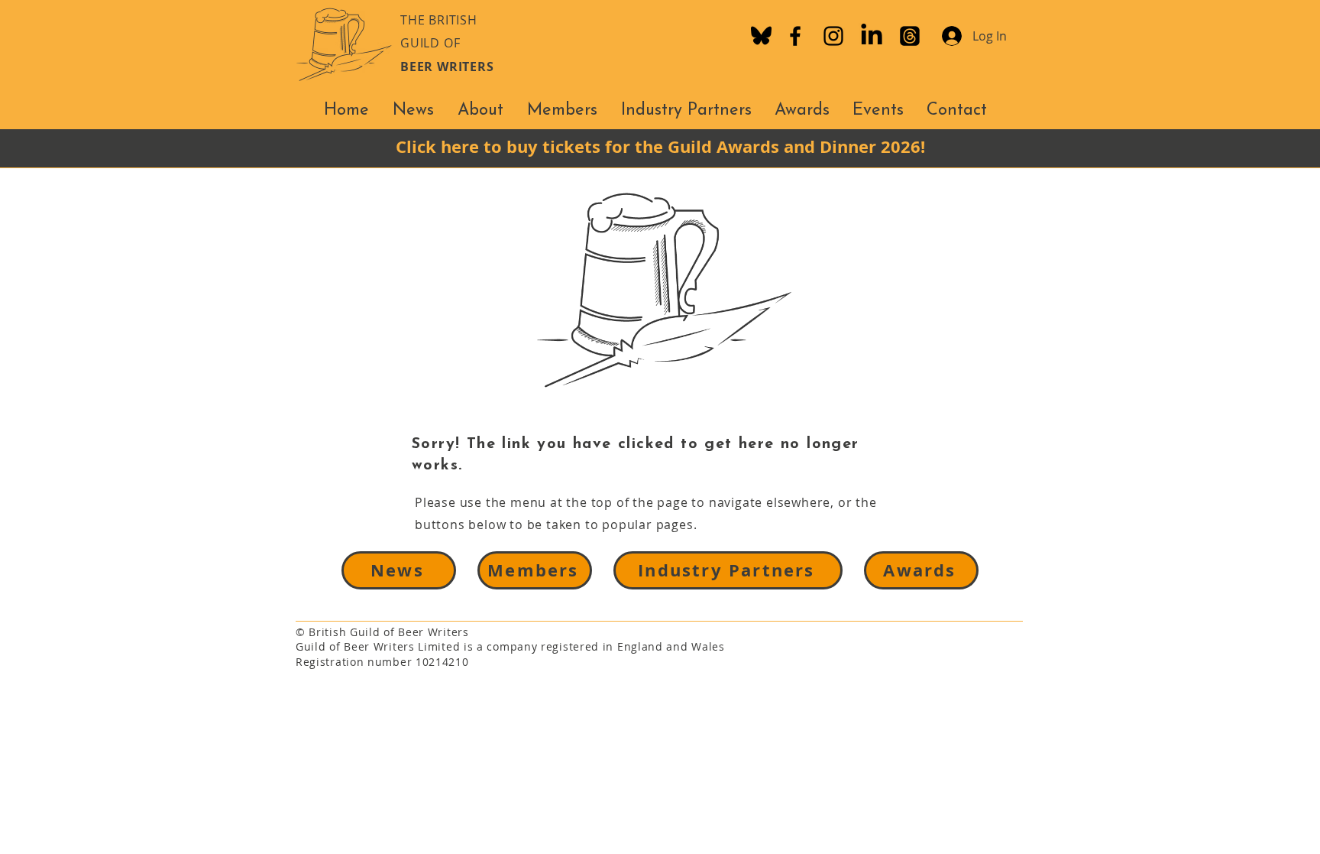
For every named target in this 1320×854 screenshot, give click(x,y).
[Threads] (910, 36)
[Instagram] (833, 36)
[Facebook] (795, 36)
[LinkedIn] (872, 36)
